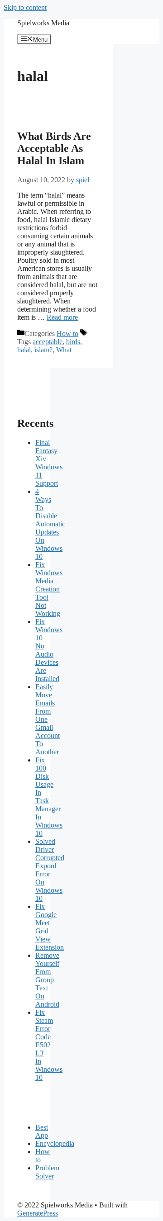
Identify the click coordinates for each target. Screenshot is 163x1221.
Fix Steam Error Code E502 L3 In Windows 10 (48, 1044)
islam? (43, 350)
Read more (62, 317)
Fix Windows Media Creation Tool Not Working (48, 589)
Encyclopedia (54, 1143)
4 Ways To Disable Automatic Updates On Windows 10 (50, 523)
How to (67, 333)
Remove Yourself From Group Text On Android (47, 979)
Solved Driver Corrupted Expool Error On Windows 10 (49, 870)
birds (73, 341)
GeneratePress (37, 1213)
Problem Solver (47, 1172)
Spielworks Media (43, 23)
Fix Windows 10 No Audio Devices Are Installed (48, 650)
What (64, 350)
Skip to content (25, 7)
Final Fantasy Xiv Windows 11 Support (48, 463)
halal (24, 350)
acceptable (47, 341)
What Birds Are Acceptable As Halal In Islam (54, 148)
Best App (41, 1131)
